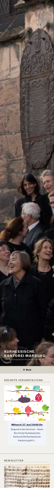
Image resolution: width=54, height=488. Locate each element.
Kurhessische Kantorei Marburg (24, 354)
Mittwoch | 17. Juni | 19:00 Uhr (27, 424)
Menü (28, 370)
